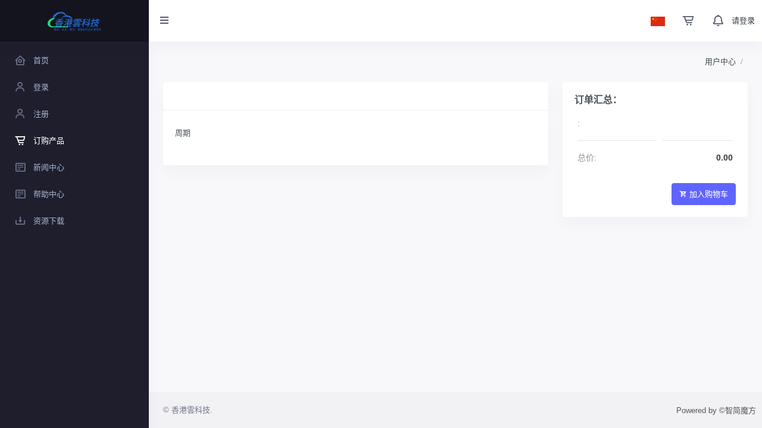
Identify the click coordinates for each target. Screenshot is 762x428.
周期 (182, 132)
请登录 (743, 20)
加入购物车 (708, 194)
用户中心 (720, 61)
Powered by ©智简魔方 (716, 410)
